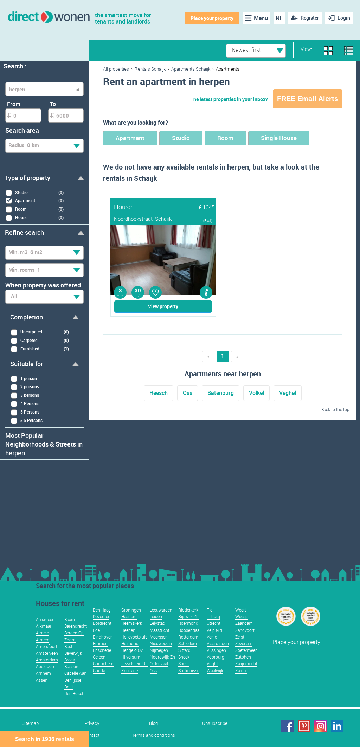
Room (225, 138)
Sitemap (30, 723)
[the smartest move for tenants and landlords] (48, 16)
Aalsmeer (44, 619)
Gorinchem (103, 663)
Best (68, 646)
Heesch (158, 393)
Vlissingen (216, 650)
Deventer (101, 616)
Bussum (72, 666)
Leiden (156, 616)
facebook (287, 726)
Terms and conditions (153, 735)
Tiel (210, 610)
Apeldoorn (46, 666)
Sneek (183, 657)
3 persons (29, 395)
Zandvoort (245, 630)
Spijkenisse (188, 670)
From (13, 104)
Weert (240, 610)
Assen (41, 680)
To (53, 104)
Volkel (256, 393)
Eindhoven (103, 637)
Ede (96, 630)
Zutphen (243, 657)
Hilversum (130, 657)
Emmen (100, 643)
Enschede (102, 650)
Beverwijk (73, 653)
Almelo (42, 632)
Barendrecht (75, 626)
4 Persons (29, 403)
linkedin (337, 726)
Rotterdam (188, 637)
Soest (183, 663)
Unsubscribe (214, 723)
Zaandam (244, 623)
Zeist (239, 637)
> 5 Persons (31, 420)
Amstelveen (47, 653)
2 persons (29, 386)
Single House (279, 138)
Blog (153, 723)
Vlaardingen (218, 643)
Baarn (69, 619)
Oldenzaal (159, 663)
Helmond (130, 643)
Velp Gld (214, 630)
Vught (212, 663)
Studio (181, 138)
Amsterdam (47, 659)
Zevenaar (243, 643)
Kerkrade (129, 670)
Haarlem (129, 616)
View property (163, 306)
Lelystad (157, 623)
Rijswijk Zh (188, 616)
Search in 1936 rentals (44, 739)
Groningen (131, 610)
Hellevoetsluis (134, 637)
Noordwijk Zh (162, 657)
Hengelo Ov (132, 650)
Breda (69, 659)
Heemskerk (131, 623)
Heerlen (128, 630)
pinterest (304, 726)
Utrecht (213, 623)
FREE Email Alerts (307, 99)
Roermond (188, 623)
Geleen (99, 657)
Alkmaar (43, 626)
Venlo (212, 637)
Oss (187, 393)
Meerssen (159, 637)
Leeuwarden (161, 610)
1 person (28, 378)
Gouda (99, 670)
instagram (320, 726)
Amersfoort (46, 646)
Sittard (184, 650)
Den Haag (102, 610)
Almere (42, 639)
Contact (91, 735)
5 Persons (29, 412)
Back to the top (335, 409)
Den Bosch (74, 693)
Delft (68, 686)
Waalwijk (215, 670)
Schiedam (187, 643)
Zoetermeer (246, 650)
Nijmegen (159, 650)
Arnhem (43, 673)
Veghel (287, 393)
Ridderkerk (188, 610)
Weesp (241, 616)
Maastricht (159, 630)
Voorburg (215, 657)
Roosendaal (189, 630)
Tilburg (213, 616)
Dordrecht (102, 623)
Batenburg (220, 393)
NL (279, 18)
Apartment (130, 138)
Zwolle (241, 670)
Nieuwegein (161, 643)
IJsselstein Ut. (134, 663)
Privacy (92, 723)
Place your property (212, 18)
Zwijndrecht (246, 663)
